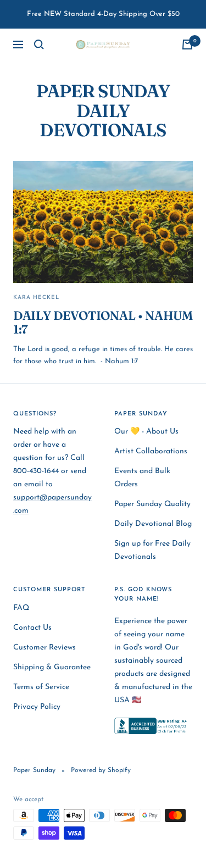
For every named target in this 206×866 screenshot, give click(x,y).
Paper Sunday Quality (152, 504)
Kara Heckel (36, 298)
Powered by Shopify (101, 770)
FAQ (21, 608)
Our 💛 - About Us (146, 432)
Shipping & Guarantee (52, 667)
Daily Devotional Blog (153, 524)
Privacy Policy (36, 707)
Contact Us (32, 628)
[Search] (39, 44)
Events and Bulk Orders (142, 477)
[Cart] (187, 44)
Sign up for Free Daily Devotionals (152, 550)
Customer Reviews (44, 647)
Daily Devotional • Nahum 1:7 (103, 322)
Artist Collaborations (150, 451)
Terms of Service (41, 687)
